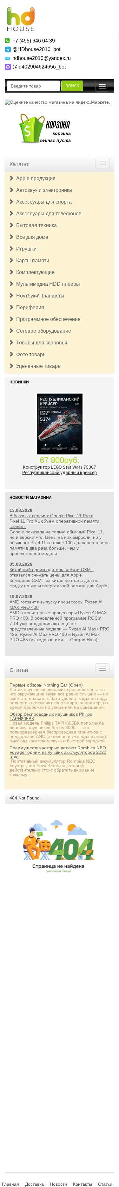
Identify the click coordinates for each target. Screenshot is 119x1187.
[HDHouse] (20, 9)
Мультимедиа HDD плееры (47, 284)
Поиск (72, 86)
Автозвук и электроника (43, 190)
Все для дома (31, 237)
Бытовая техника (35, 225)
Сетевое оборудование (42, 331)
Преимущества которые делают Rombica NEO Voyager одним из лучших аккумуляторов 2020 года (58, 752)
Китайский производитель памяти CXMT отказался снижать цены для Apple (52, 572)
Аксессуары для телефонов (48, 213)
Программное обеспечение (47, 319)
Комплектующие (34, 272)
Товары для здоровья (40, 342)
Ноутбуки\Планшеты (39, 295)
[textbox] (33, 86)
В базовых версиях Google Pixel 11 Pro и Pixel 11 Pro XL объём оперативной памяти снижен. (54, 521)
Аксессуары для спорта (43, 202)
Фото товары (30, 354)
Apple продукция (35, 178)
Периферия (29, 307)
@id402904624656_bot (39, 66)
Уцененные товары (38, 366)
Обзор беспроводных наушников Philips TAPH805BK (51, 716)
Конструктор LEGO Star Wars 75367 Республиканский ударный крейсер (59, 469)
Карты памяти (31, 260)
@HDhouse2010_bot (36, 49)
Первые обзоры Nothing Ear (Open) (46, 685)
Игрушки (25, 248)
